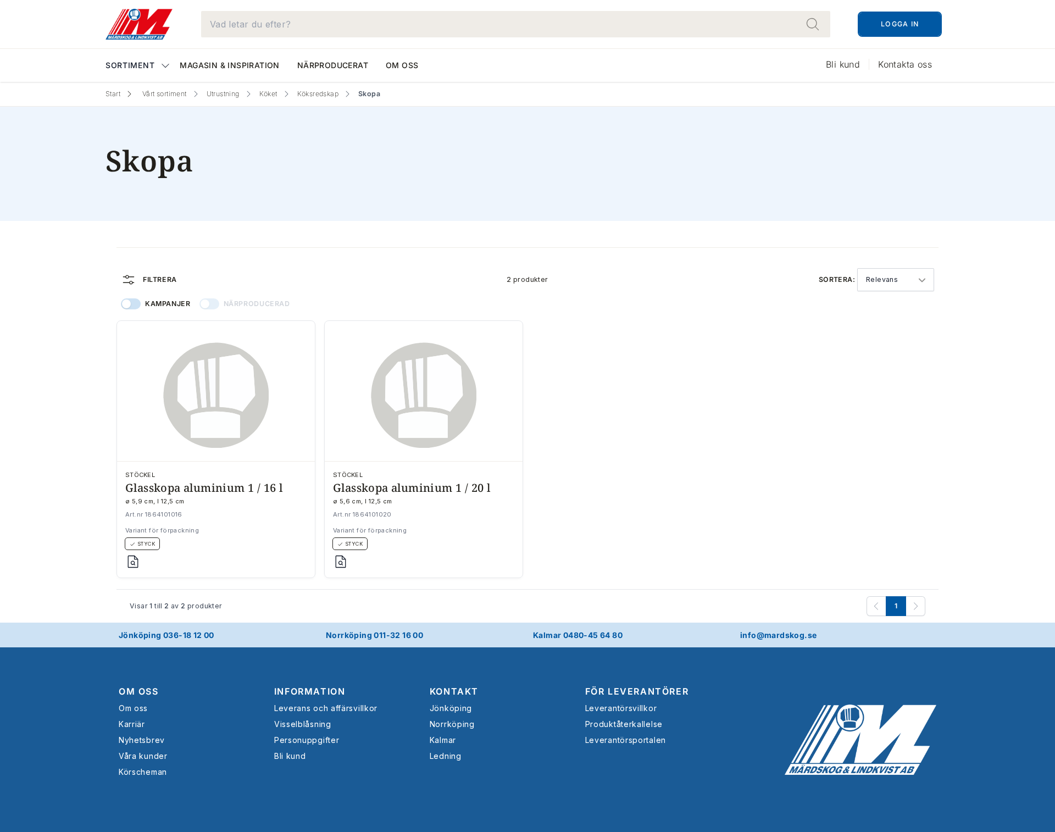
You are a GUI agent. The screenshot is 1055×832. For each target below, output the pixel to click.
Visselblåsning (302, 724)
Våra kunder (143, 756)
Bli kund (843, 64)
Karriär (132, 724)
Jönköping (451, 708)
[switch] (131, 303)
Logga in (900, 24)
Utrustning (223, 94)
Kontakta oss (905, 64)
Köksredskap (317, 94)
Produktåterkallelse (624, 724)
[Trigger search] (813, 24)
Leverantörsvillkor (621, 708)
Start (113, 94)
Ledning (446, 756)
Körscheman (143, 771)
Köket (268, 94)
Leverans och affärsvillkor (325, 708)
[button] (138, 66)
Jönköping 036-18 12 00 (166, 635)
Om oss (402, 65)
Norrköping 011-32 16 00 (374, 635)
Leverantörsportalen (625, 740)
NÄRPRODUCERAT (332, 65)
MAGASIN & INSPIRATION (229, 65)
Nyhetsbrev (142, 740)
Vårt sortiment (164, 94)
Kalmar (443, 740)
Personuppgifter (307, 740)
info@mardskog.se (778, 635)
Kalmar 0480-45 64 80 (578, 635)
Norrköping (452, 724)
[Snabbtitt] (133, 561)
